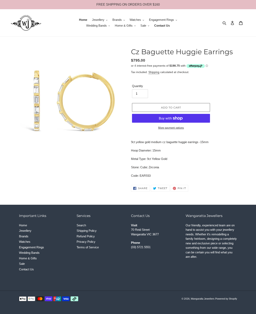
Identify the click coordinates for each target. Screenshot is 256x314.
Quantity (137, 86)
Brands (23, 236)
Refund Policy (86, 236)
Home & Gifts (28, 258)
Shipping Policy (87, 230)
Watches (24, 241)
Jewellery (25, 230)
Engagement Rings (31, 247)
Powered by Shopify (226, 298)
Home (23, 225)
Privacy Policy (86, 241)
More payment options (171, 127)
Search (81, 225)
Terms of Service (88, 247)
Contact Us (26, 269)
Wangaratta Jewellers (202, 298)
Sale (22, 263)
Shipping (153, 72)
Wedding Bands (29, 252)
